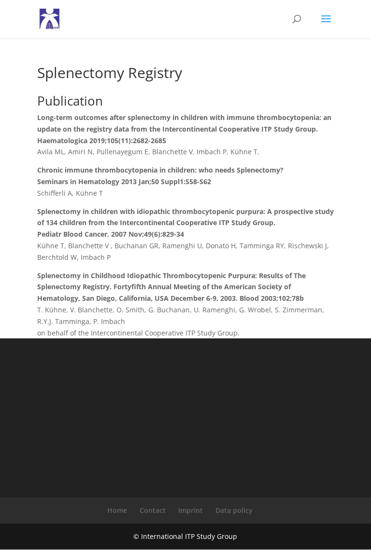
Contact (153, 510)
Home (117, 510)
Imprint (190, 510)
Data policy (234, 510)
